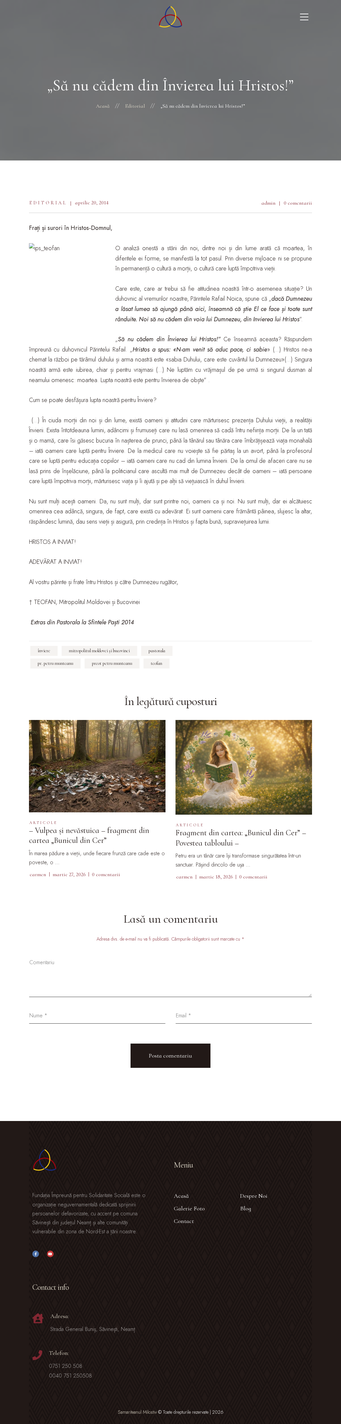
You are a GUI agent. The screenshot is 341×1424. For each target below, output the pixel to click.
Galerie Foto (189, 1208)
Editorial (48, 203)
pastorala (157, 651)
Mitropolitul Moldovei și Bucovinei (99, 651)
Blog (245, 1208)
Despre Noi (253, 1195)
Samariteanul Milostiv (137, 1412)
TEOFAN (156, 663)
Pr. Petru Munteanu (55, 663)
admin (268, 203)
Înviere (44, 651)
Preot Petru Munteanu (112, 663)
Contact (184, 1221)
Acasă (181, 1195)
